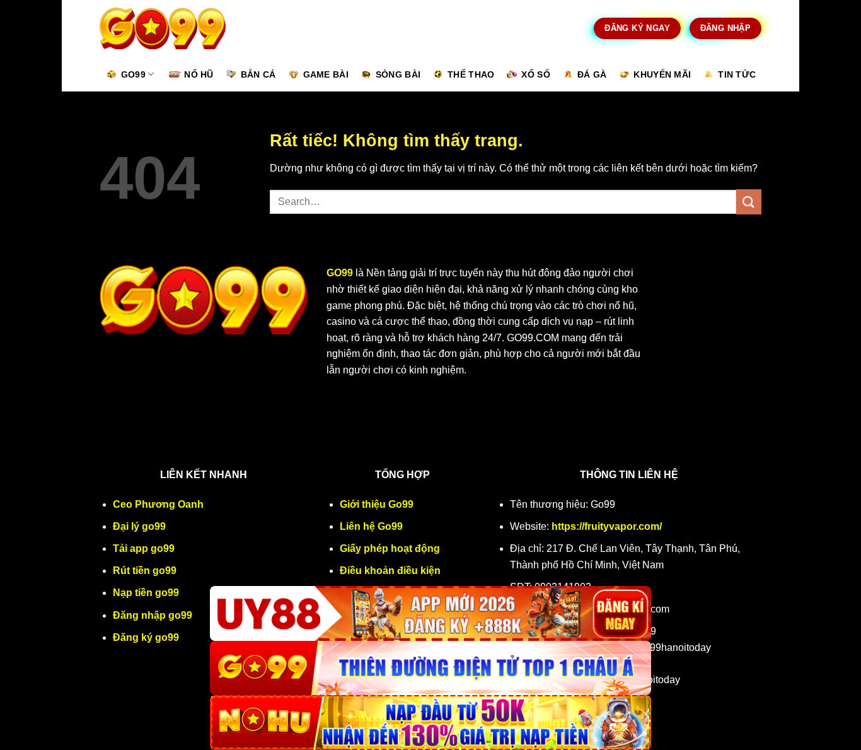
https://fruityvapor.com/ (607, 526)
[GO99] (430, 668)
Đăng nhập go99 (152, 615)
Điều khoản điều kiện (390, 570)
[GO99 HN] (163, 29)
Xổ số (535, 74)
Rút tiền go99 (144, 570)
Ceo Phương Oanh (158, 504)
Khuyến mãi (662, 74)
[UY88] (430, 613)
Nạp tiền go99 (146, 592)
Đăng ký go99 (146, 637)
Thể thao (471, 74)
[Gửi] (748, 201)
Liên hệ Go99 (371, 526)
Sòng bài (398, 74)
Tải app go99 (144, 548)
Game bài (326, 74)
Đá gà (591, 74)
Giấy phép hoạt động (390, 548)
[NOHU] (430, 722)
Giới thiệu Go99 (376, 504)
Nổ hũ (198, 74)
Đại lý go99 (139, 526)
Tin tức (737, 74)
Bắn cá (258, 74)
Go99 (133, 74)
